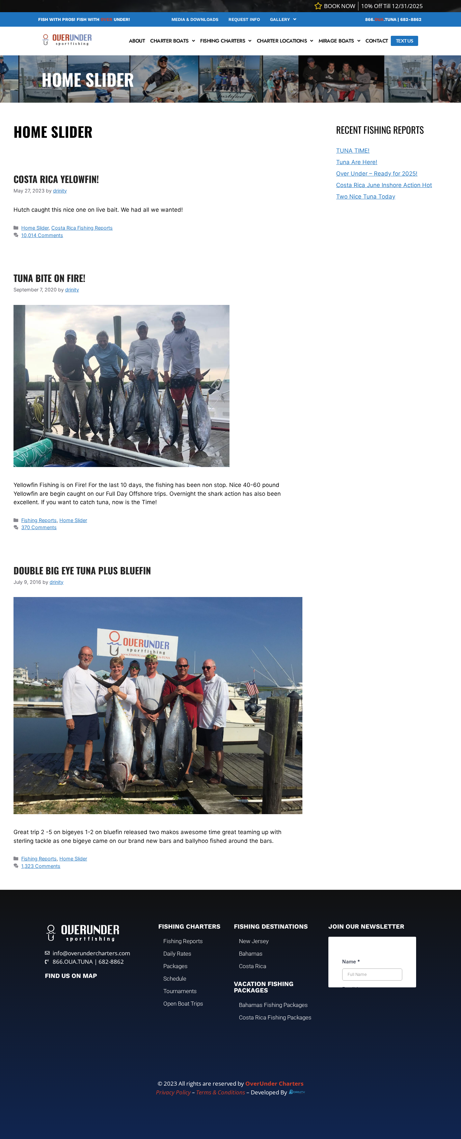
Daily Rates (177, 953)
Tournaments (180, 991)
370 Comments (39, 527)
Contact (376, 41)
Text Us (404, 41)
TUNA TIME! (353, 150)
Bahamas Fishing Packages (273, 1005)
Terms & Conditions (220, 1092)
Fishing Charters (222, 41)
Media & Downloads (194, 19)
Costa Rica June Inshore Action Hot (384, 185)
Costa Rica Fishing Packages (275, 1017)
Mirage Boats (336, 41)
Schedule (174, 978)
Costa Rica (252, 966)
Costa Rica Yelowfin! (56, 179)
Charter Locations (282, 41)
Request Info (244, 19)
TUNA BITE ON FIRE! (49, 278)
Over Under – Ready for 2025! (376, 173)
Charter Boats (169, 41)
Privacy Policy (173, 1092)
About (137, 41)
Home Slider (35, 228)
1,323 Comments (40, 866)
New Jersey (254, 941)
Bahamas (251, 953)
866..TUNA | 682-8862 (393, 19)
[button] (283, 19)
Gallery (280, 19)
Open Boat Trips (183, 1003)
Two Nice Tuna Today (365, 196)
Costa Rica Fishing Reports (82, 228)
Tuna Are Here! (356, 162)
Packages (175, 966)
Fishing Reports (39, 520)
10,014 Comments (42, 235)
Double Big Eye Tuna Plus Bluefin (82, 570)
